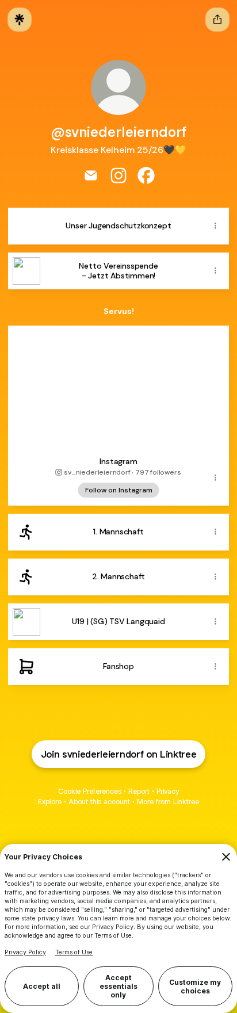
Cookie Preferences (89, 791)
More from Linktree (168, 801)
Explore (50, 801)
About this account (99, 801)
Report (139, 791)
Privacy (167, 791)
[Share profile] (217, 19)
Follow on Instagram (118, 490)
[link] (91, 175)
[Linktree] (19, 19)
